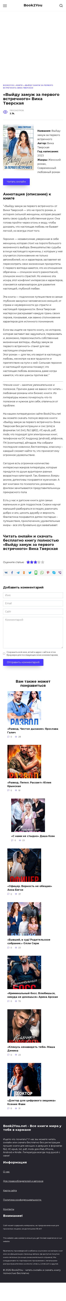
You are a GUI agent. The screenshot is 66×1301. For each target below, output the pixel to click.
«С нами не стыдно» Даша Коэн (33, 836)
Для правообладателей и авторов (23, 1181)
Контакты (8, 1209)
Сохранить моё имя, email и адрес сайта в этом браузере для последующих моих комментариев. (32, 653)
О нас (6, 1171)
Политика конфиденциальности (22, 1199)
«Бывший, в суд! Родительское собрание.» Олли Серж (28, 941)
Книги (19, 85)
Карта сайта (10, 1190)
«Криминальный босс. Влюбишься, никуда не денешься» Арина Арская (32, 995)
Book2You (33, 5)
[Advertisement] (33, 50)
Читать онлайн (16, 181)
